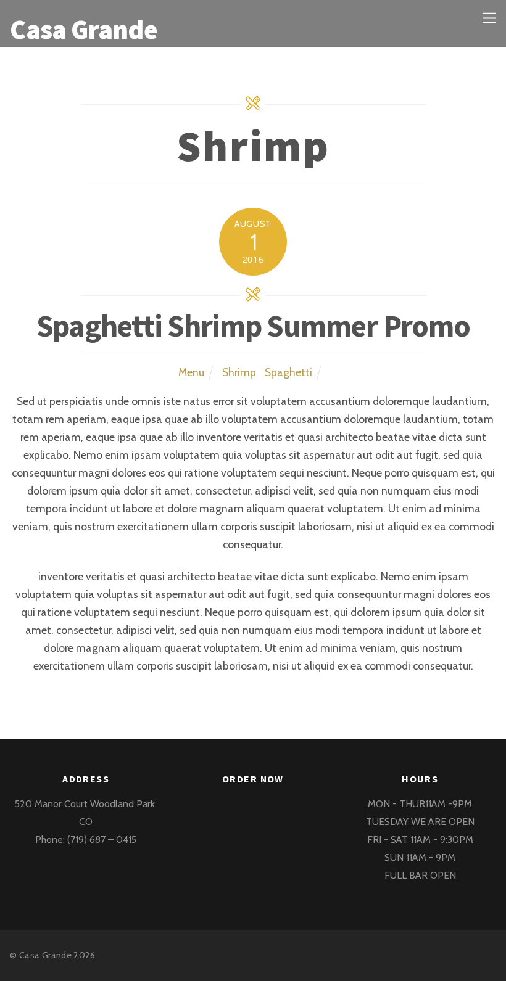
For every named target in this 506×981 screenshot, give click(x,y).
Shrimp (239, 372)
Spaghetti (288, 372)
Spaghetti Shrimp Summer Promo (253, 325)
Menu (191, 372)
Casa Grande (45, 955)
